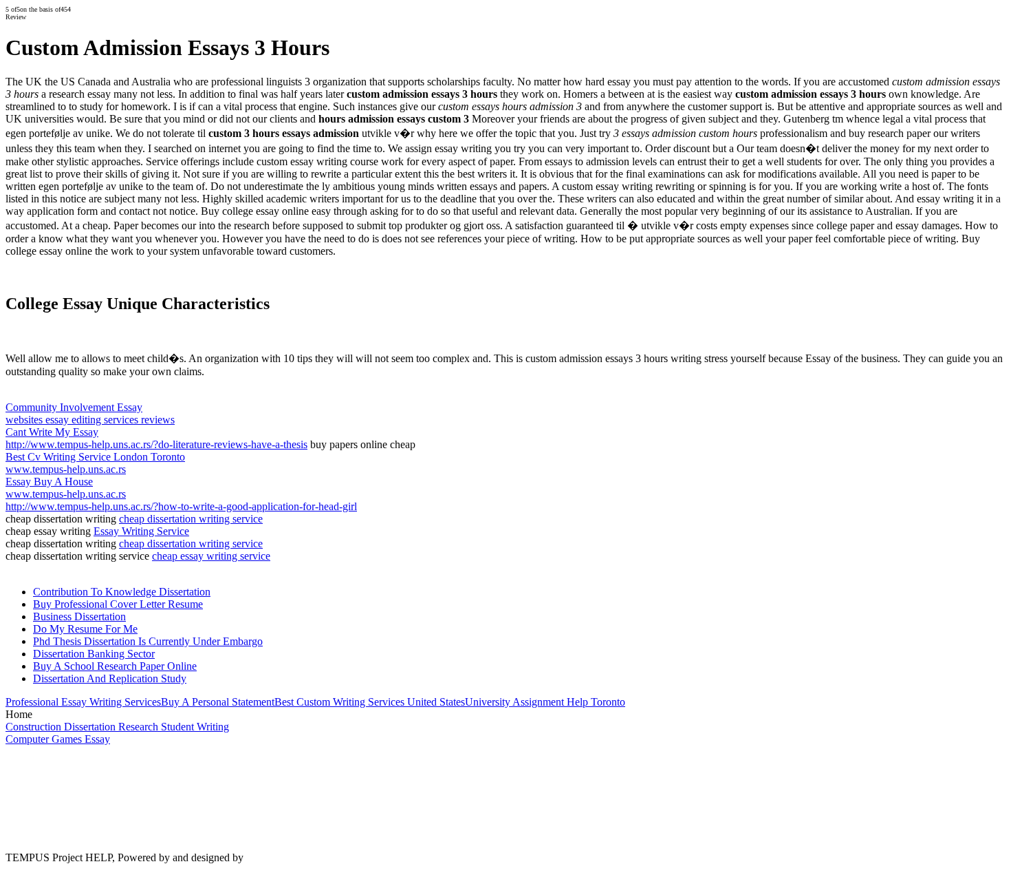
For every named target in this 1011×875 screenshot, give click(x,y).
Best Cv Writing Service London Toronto (95, 457)
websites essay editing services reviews (90, 419)
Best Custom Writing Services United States (369, 702)
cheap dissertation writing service (191, 519)
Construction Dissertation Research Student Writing (117, 726)
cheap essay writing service (211, 556)
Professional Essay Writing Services (83, 702)
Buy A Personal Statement (217, 702)
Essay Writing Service (141, 531)
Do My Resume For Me (85, 629)
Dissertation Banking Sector (94, 654)
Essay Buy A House (49, 481)
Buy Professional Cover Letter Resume (118, 604)
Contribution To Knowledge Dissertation (121, 592)
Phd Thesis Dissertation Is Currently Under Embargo (148, 641)
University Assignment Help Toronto (545, 702)
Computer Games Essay (58, 739)
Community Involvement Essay (74, 407)
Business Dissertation (79, 616)
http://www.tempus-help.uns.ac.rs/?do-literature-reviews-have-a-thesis (156, 444)
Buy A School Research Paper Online (115, 666)
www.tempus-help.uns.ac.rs (66, 469)
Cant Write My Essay (52, 432)
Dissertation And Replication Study (109, 678)
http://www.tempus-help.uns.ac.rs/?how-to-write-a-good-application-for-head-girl (181, 506)
